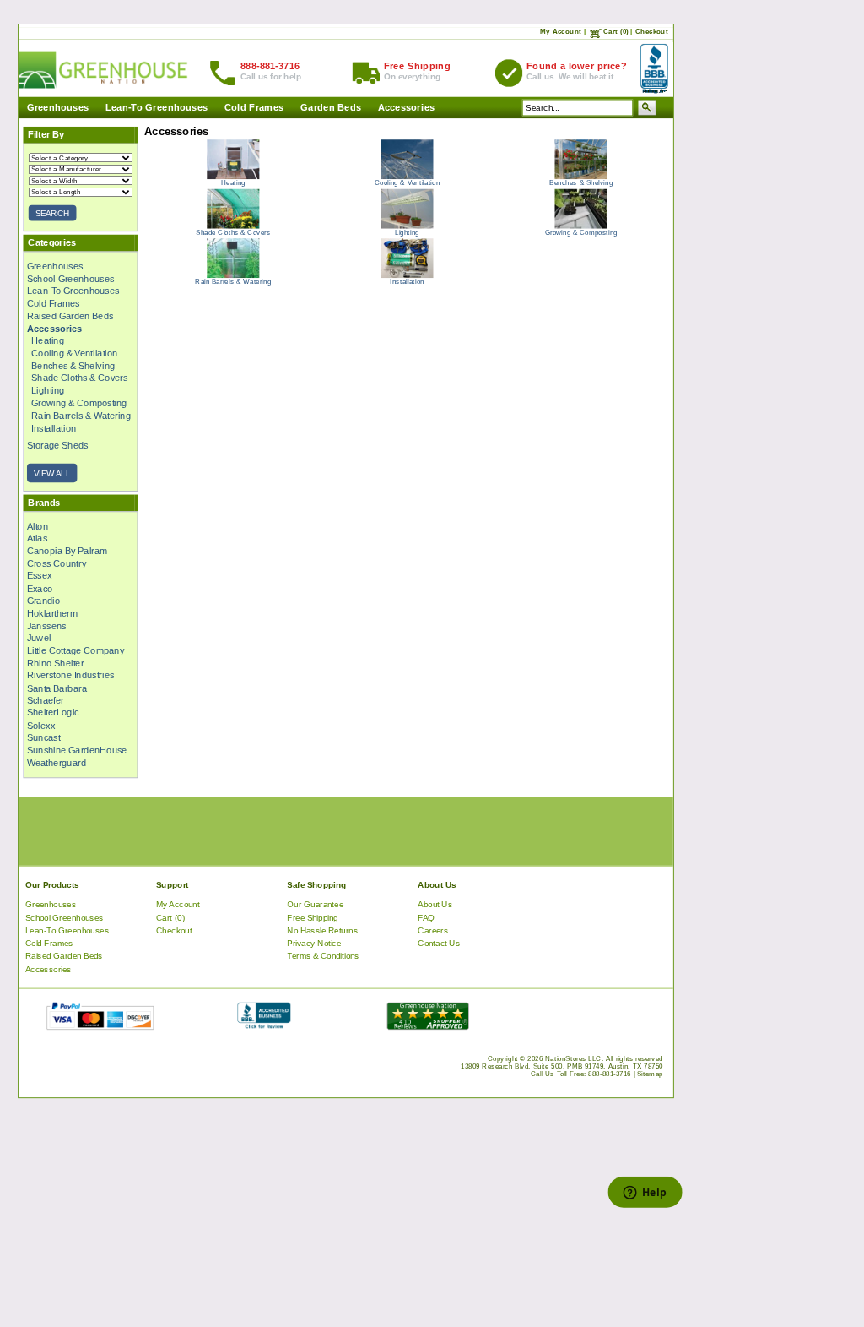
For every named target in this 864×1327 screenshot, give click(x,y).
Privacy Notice (314, 943)
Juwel (39, 638)
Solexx (41, 725)
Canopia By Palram (67, 551)
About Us (435, 904)
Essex (39, 576)
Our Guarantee (315, 904)
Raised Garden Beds (70, 316)
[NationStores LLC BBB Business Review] (263, 1025)
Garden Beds (330, 107)
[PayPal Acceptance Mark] (100, 1025)
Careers (433, 930)
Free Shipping (312, 917)
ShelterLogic (53, 713)
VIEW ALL (52, 472)
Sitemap (650, 1074)
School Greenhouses (70, 278)
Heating (47, 340)
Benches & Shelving (73, 366)
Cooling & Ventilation (74, 353)
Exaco (40, 588)
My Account (560, 31)
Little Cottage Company (75, 650)
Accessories (405, 107)
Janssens (47, 625)
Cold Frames (254, 107)
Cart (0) (616, 31)
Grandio (44, 601)
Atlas (37, 538)
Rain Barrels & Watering (81, 416)
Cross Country (56, 563)
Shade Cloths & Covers (79, 378)
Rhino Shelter (55, 663)
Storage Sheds (58, 445)
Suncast (44, 737)
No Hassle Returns (322, 930)
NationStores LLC (573, 1059)
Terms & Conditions (323, 955)
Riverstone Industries (70, 675)
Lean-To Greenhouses (156, 107)
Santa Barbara (57, 688)
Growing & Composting (79, 403)
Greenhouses (57, 107)
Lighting (48, 390)
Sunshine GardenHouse (77, 750)
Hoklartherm (52, 613)
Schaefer (45, 700)
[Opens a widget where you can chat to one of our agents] (645, 1194)
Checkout (651, 31)
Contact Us (439, 943)
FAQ (426, 917)
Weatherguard (56, 763)
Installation (53, 427)
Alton (37, 526)
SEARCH (52, 213)
